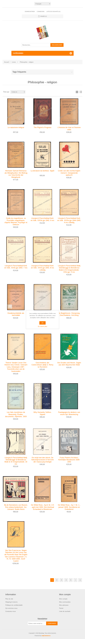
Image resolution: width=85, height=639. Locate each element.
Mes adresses (63, 605)
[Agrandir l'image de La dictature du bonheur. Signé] (42, 155)
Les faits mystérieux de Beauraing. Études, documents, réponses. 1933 (16, 414)
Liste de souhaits (64, 611)
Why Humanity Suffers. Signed (42, 413)
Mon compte (63, 599)
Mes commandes (64, 602)
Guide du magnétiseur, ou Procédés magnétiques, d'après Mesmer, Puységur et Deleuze (16, 221)
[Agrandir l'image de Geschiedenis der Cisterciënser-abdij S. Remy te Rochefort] (42, 347)
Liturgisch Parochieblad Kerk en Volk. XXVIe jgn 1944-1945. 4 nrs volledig (69, 220)
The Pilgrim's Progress (42, 127)
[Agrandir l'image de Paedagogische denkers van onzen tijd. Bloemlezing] (69, 396)
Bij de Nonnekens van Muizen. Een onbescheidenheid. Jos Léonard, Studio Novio (16, 507)
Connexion (40, 11)
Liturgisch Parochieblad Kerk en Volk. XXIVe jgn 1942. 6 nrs (42, 219)
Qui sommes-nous (11, 608)
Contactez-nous (10, 611)
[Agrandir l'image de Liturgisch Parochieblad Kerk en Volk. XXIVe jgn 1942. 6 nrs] (42, 202)
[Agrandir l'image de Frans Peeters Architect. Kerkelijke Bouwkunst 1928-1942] (69, 441)
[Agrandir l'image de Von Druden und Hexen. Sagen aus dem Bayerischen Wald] (69, 347)
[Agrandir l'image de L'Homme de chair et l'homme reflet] (69, 111)
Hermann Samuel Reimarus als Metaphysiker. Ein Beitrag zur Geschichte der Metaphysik (16, 174)
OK (42, 323)
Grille (77, 92)
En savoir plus (42, 326)
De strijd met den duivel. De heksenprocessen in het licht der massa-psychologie (42, 460)
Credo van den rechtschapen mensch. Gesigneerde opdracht (69, 173)
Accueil (6, 62)
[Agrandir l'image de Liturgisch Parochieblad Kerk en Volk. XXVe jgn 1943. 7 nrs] (16, 250)
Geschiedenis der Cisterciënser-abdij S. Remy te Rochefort (42, 365)
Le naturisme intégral (16, 127)
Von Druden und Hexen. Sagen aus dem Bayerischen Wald (69, 364)
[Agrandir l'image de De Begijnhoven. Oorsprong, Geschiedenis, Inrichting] (69, 297)
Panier (61, 608)
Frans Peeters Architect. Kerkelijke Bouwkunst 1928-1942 (69, 460)
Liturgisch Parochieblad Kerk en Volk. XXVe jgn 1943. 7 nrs (15, 267)
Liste (80, 92)
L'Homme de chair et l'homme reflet (69, 128)
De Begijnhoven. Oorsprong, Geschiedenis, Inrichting (69, 314)
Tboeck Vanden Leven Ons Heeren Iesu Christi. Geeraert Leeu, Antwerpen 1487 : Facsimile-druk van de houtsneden (15, 367)
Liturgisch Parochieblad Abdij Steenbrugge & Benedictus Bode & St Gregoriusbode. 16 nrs (16, 461)
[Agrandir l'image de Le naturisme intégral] (16, 111)
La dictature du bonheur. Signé (42, 171)
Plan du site (9, 599)
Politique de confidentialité (13, 605)
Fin (80, 580)
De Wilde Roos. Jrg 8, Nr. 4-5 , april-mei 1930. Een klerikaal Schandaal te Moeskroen (42, 507)
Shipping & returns (11, 602)
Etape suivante (75, 580)
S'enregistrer (30, 11)
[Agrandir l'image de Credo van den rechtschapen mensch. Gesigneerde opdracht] (69, 155)
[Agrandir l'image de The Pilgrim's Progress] (42, 111)
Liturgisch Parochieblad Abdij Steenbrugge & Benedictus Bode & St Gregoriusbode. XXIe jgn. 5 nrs (69, 269)
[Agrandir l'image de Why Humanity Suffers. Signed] (42, 396)
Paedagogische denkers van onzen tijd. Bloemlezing (69, 413)
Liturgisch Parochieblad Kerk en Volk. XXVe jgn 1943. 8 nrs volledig (42, 268)
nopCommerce (46, 635)
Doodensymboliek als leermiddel (16, 314)
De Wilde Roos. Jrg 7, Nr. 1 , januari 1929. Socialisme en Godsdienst (69, 507)
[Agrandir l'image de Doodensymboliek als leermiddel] (16, 297)
